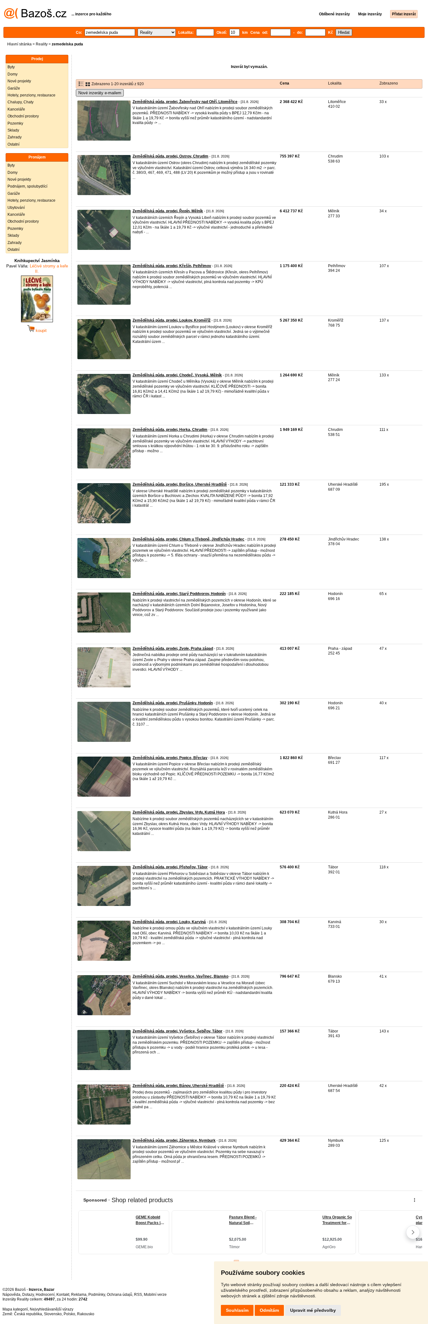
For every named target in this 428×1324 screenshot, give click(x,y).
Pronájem (37, 157)
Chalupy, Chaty (21, 102)
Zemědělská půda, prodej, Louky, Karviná (169, 922)
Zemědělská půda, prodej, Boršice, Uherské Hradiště (180, 484)
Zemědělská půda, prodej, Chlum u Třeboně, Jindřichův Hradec (188, 539)
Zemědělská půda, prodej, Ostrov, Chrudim (170, 156)
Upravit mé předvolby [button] (313, 1310)
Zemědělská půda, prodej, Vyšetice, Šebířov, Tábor (177, 1031)
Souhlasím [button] (237, 1310)
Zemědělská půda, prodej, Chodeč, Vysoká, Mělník (177, 375)
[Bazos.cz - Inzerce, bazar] (35, 17)
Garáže (14, 88)
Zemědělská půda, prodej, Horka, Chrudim (170, 429)
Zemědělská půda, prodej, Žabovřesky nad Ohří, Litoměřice (185, 102)
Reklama (78, 1294)
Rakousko (85, 1314)
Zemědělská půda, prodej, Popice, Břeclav (170, 758)
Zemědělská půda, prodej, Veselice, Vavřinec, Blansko (180, 976)
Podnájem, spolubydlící (27, 186)
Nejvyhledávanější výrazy (51, 1309)
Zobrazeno (388, 83)
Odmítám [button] (269, 1310)
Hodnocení (45, 1294)
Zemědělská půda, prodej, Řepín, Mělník (168, 211)
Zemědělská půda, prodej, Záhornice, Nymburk (174, 1140)
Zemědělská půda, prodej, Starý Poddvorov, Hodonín (179, 594)
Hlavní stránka (19, 44)
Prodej (37, 59)
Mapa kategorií (15, 1309)
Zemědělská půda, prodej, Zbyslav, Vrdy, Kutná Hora (179, 812)
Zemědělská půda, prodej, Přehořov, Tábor (170, 867)
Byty (11, 67)
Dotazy (28, 1294)
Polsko (69, 1314)
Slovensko (53, 1314)
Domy (13, 74)
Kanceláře (16, 109)
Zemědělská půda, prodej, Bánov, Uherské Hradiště (178, 1086)
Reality (42, 44)
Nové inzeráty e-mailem (99, 93)
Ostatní (13, 144)
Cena (284, 83)
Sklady (13, 130)
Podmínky (96, 1294)
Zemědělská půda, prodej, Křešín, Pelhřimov (172, 266)
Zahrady (15, 137)
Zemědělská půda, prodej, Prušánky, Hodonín (173, 703)
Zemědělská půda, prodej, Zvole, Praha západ (173, 648)
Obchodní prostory (23, 116)
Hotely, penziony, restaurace (31, 95)
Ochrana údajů (119, 1294)
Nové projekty (19, 81)
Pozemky (15, 123)
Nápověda (11, 1294)
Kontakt (62, 1294)
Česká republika (28, 1314)
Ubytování (16, 207)
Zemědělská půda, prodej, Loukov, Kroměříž (172, 320)
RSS (138, 1294)
